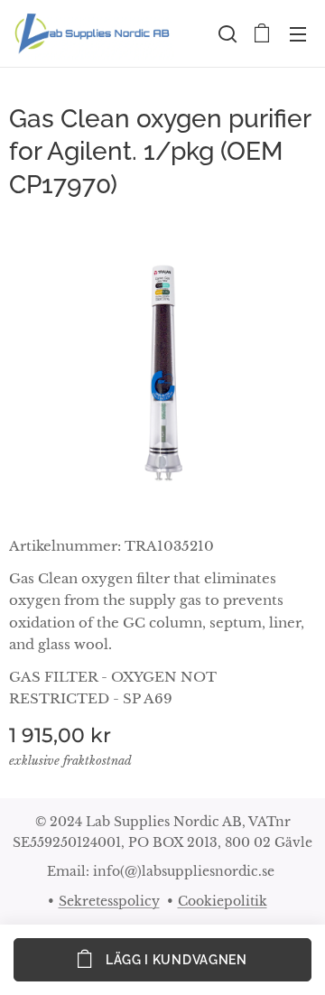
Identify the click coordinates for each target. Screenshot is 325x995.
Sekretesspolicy (109, 901)
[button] (226, 33)
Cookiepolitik (222, 901)
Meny (298, 33)
